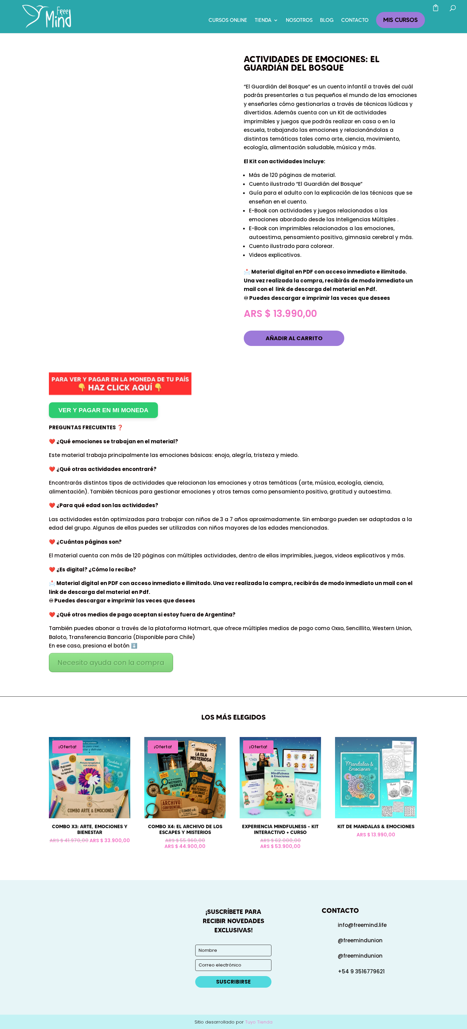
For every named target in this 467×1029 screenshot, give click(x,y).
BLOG (327, 20)
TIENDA (263, 20)
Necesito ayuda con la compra (110, 662)
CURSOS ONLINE (228, 20)
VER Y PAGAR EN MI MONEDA (103, 410)
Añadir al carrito (294, 338)
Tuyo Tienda (258, 1022)
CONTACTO (355, 20)
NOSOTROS (299, 20)
